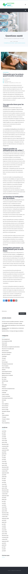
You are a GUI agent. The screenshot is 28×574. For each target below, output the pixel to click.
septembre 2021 (5, 541)
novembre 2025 (5, 446)
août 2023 (4, 497)
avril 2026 (4, 436)
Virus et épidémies (6, 422)
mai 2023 (4, 503)
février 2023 (4, 509)
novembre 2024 (5, 469)
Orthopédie (4, 384)
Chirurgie (4, 358)
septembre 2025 (5, 450)
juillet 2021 (4, 545)
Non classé (4, 379)
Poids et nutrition (5, 394)
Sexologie (4, 400)
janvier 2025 (4, 465)
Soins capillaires (5, 403)
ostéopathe (6, 82)
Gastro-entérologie (6, 367)
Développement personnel (7, 363)
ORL (3, 382)
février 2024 (4, 486)
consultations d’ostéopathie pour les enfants (14, 129)
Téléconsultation (5, 415)
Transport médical (5, 419)
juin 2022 (4, 524)
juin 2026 (4, 433)
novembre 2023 (5, 491)
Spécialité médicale (6, 411)
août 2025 (4, 452)
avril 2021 (4, 550)
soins (20, 82)
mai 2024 (4, 480)
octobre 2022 (4, 516)
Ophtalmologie (5, 381)
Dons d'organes (5, 365)
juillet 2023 (4, 499)
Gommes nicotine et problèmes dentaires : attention (12, 321)
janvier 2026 (4, 442)
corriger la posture (16, 205)
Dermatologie (5, 362)
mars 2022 (4, 529)
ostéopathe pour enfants (13, 82)
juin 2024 (4, 478)
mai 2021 (4, 548)
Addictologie (4, 344)
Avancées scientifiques (6, 352)
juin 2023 (4, 501)
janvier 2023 (4, 510)
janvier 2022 (4, 533)
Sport (3, 413)
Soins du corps (5, 407)
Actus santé (5, 72)
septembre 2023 (5, 495)
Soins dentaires (5, 405)
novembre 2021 (5, 537)
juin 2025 (4, 455)
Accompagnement (6, 339)
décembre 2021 (5, 535)
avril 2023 (4, 505)
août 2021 (4, 543)
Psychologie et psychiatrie (7, 398)
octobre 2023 (4, 493)
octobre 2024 (4, 471)
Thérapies (4, 417)
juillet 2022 (4, 522)
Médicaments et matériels (7, 375)
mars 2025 (4, 461)
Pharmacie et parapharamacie (8, 388)
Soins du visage (5, 409)
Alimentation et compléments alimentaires (11, 346)
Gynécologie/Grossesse (7, 371)
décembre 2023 (5, 490)
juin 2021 (4, 547)
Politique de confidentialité (16, 570)
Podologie (4, 392)
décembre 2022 (5, 512)
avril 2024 (4, 482)
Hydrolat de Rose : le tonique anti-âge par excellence (12, 331)
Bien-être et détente (6, 354)
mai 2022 (4, 526)
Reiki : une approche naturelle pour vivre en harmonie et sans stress (13, 326)
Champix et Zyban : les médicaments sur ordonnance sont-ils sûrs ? (13, 329)
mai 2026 (4, 434)
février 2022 (4, 531)
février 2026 (4, 440)
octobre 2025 (4, 448)
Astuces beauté (5, 350)
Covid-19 (4, 360)
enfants (12, 178)
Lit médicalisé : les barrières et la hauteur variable (12, 323)
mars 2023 (4, 507)
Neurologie (4, 377)
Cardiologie (4, 356)
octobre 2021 (4, 539)
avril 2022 (4, 528)
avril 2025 (4, 459)
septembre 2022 (5, 518)
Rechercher (4, 311)
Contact (9, 570)
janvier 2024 (4, 488)
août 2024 (4, 474)
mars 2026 (4, 438)
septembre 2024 (5, 472)
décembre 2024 (5, 467)
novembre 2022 (5, 514)
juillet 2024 (4, 476)
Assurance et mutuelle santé (8, 348)
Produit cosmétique (6, 396)
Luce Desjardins (7, 78)
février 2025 (4, 463)
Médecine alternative (6, 373)
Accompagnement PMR (7, 341)
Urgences (4, 420)
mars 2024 (4, 484)
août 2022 (4, 520)
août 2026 (4, 431)
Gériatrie (3, 369)
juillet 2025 (4, 453)
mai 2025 (4, 457)
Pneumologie (4, 390)
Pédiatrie (4, 386)
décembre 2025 (5, 444)
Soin (3, 401)
